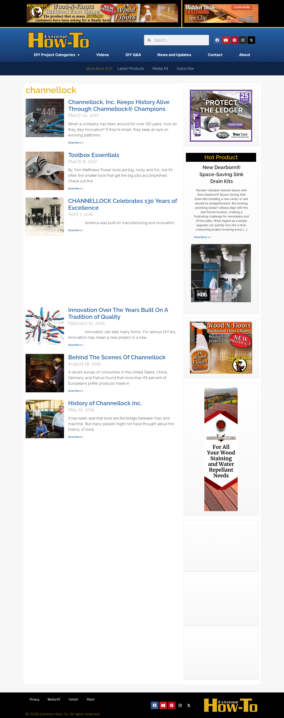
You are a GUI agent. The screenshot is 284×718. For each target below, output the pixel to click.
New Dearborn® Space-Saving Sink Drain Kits (221, 174)
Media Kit (160, 68)
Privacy (34, 699)
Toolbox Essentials (93, 155)
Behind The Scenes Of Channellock (116, 357)
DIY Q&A (133, 55)
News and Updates (174, 55)
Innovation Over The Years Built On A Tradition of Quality (118, 313)
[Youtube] (226, 40)
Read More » (75, 142)
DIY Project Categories (54, 55)
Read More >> (202, 237)
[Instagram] (243, 40)
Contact (215, 55)
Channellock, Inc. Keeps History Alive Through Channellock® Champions (119, 105)
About (244, 55)
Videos (102, 55)
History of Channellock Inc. (105, 403)
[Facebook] (217, 40)
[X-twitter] (251, 40)
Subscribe (185, 68)
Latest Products (130, 68)
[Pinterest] (234, 40)
